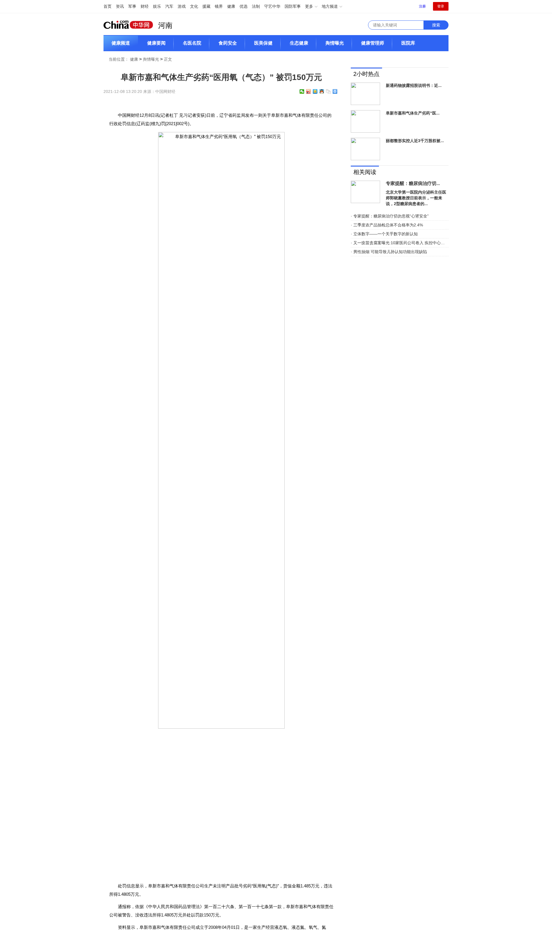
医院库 (408, 43)
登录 (440, 6)
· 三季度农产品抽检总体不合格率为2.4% (387, 225)
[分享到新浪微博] (308, 91)
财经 (145, 6)
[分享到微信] (302, 91)
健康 (231, 6)
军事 (132, 6)
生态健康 (299, 43)
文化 (194, 6)
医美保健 (263, 43)
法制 (256, 6)
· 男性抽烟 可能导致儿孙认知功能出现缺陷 (389, 251)
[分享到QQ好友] (321, 91)
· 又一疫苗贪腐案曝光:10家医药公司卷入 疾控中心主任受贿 (399, 242)
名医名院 (192, 43)
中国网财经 (165, 91)
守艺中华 (272, 6)
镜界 (219, 6)
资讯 (120, 6)
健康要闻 (156, 43)
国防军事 (293, 6)
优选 (243, 6)
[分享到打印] (335, 91)
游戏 (182, 6)
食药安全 (227, 43)
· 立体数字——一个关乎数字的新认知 (384, 234)
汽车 (169, 6)
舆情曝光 (334, 43)
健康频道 (121, 43)
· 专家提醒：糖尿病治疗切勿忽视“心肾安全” (390, 216)
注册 (422, 6)
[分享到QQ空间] (315, 91)
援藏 (206, 6)
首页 (107, 6)
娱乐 (157, 6)
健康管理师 (372, 43)
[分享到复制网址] (328, 91)
